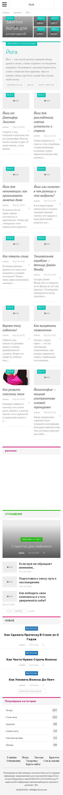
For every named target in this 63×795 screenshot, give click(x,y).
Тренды (9, 744)
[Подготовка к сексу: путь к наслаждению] (10, 581)
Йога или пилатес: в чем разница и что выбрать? (47, 191)
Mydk (31, 4)
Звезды (9, 710)
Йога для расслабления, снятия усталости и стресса (43, 122)
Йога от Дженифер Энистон (10, 117)
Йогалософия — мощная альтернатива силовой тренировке (45, 398)
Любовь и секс (31, 539)
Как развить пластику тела (13, 391)
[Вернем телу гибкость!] (16, 313)
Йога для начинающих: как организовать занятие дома (15, 193)
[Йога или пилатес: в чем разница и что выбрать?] (47, 175)
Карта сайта (33, 764)
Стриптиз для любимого (31, 546)
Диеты (30, 85)
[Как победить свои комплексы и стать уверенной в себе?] (10, 596)
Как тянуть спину (15, 256)
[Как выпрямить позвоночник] (47, 313)
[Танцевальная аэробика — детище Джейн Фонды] (47, 244)
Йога (10, 18)
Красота (54, 757)
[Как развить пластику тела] (16, 377)
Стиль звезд (11, 717)
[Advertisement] (31, 481)
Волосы (31, 628)
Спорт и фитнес (46, 85)
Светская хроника (14, 737)
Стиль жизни (51, 760)
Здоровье (10, 724)
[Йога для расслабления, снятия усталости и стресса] (47, 101)
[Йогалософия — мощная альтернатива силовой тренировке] (47, 377)
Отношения (13, 760)
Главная (11, 757)
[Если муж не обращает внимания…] (10, 567)
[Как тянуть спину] (16, 244)
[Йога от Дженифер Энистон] (16, 101)
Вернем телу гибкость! (12, 327)
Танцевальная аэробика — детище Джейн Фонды (44, 263)
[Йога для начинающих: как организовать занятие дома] (16, 175)
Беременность (15, 85)
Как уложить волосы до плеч (31, 679)
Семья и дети (12, 730)
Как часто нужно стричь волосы (31, 659)
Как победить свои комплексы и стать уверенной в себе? (32, 597)
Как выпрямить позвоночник (45, 327)
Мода (25, 757)
